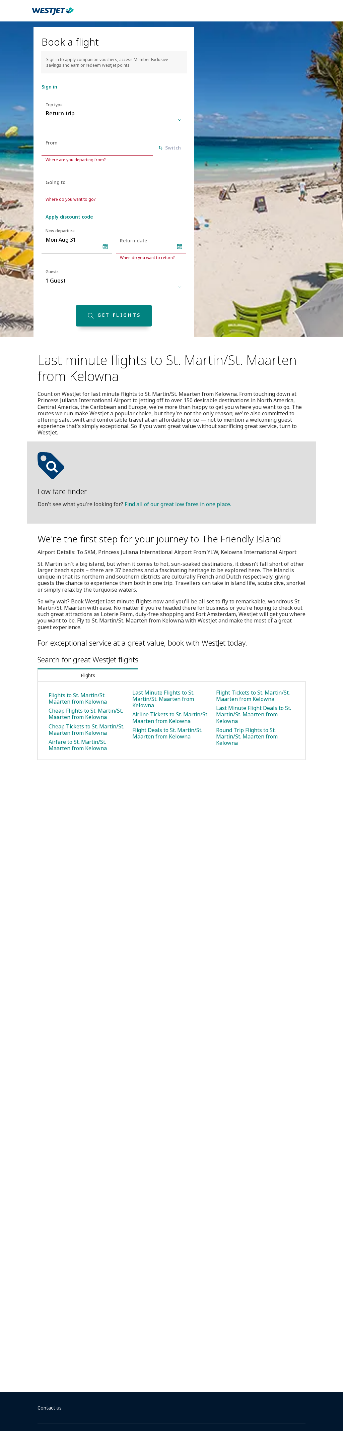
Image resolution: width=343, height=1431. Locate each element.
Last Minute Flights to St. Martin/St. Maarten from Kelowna (163, 699)
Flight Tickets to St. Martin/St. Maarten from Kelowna (253, 696)
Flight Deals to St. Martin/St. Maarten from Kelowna (167, 733)
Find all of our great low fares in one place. (178, 504)
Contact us (50, 1408)
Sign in (49, 86)
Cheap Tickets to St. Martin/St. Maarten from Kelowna (86, 729)
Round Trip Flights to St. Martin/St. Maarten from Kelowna (247, 736)
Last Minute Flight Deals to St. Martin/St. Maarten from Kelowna (253, 714)
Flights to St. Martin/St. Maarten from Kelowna (78, 698)
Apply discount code (69, 217)
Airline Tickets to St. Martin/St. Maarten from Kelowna (170, 717)
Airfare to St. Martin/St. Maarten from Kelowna (78, 745)
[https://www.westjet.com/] (52, 15)
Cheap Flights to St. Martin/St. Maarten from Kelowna (86, 714)
